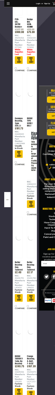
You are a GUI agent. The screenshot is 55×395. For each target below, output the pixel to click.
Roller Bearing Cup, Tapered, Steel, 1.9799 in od (19, 266)
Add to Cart (19, 60)
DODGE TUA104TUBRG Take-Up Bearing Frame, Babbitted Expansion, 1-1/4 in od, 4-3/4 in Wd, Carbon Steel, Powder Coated (19, 359)
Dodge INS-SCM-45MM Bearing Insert (30, 23)
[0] (52, 3)
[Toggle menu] (8, 4)
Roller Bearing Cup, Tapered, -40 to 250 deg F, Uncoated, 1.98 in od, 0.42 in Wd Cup (31, 266)
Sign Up (47, 3)
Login (38, 3)
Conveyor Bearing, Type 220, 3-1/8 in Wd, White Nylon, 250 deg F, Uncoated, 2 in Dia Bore (19, 122)
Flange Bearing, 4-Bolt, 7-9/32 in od (31, 359)
